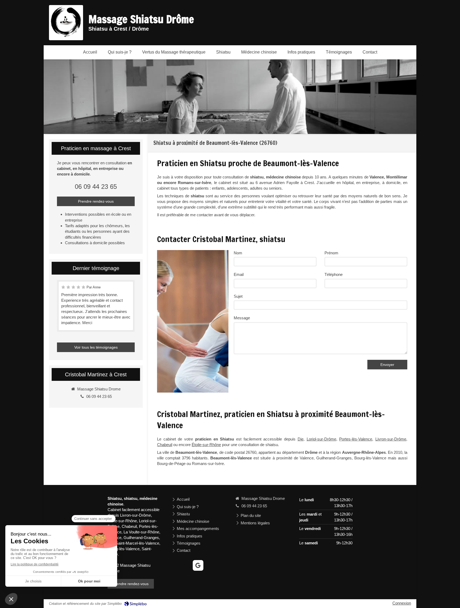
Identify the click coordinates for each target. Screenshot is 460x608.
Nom (238, 253)
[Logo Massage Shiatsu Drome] (66, 36)
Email (239, 274)
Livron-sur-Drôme (390, 439)
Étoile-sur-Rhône (206, 444)
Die (300, 439)
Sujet (238, 296)
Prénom (331, 253)
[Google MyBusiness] (198, 565)
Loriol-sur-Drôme (321, 439)
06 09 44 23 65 (96, 186)
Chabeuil (164, 444)
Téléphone (334, 274)
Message (242, 318)
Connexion (401, 603)
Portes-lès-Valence (355, 439)
